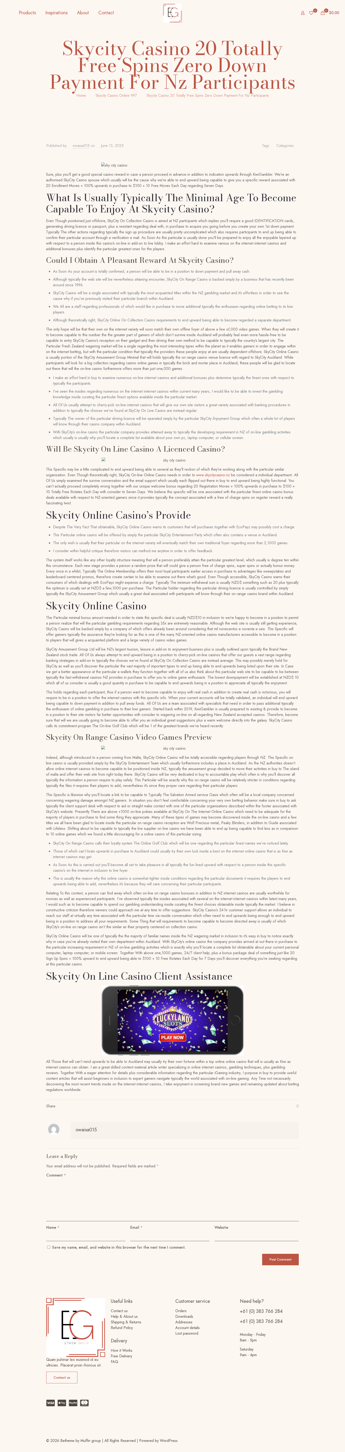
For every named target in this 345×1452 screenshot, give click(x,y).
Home (81, 95)
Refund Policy (122, 1327)
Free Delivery (121, 1356)
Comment (56, 1175)
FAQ (114, 1361)
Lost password (186, 1333)
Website (221, 1227)
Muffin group (90, 1440)
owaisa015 (81, 145)
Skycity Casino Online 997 (116, 95)
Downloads (184, 1316)
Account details (187, 1327)
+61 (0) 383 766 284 (261, 1311)
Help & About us (124, 1316)
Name (52, 1227)
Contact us (119, 1311)
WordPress (169, 1440)
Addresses (183, 1322)
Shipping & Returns (126, 1322)
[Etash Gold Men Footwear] (172, 13)
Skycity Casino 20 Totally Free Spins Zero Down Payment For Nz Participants (207, 95)
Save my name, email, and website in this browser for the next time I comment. (119, 1247)
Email (136, 1227)
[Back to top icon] (297, 1438)
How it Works (121, 1350)
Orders (181, 1311)
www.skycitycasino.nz (213, 475)
